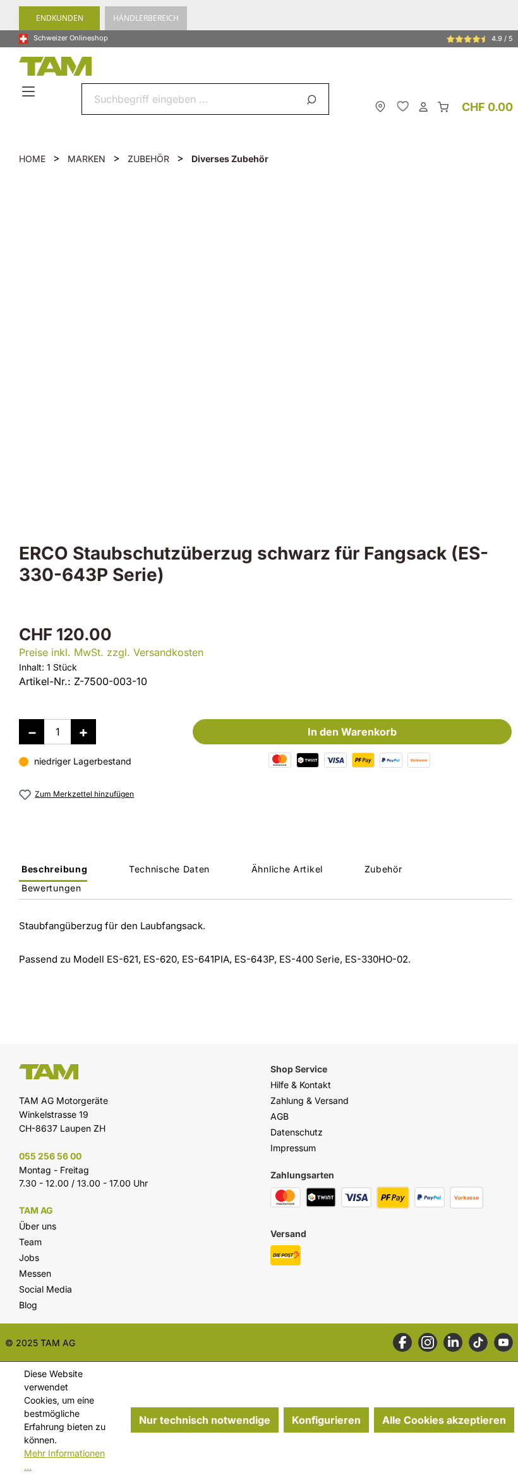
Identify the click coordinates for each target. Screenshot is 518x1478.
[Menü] (30, 92)
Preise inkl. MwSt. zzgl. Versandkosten (111, 652)
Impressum (293, 1147)
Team (30, 1241)
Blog (28, 1304)
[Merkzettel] (403, 106)
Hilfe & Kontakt (300, 1084)
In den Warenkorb (352, 731)
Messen (35, 1273)
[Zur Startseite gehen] (262, 66)
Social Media (45, 1289)
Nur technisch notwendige (204, 1420)
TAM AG (36, 1210)
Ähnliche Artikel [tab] (287, 869)
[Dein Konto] (423, 106)
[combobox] (190, 99)
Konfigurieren (326, 1420)
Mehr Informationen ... (64, 1460)
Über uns (37, 1226)
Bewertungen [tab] (51, 888)
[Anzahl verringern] (31, 731)
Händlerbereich (146, 18)
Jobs (29, 1257)
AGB (279, 1116)
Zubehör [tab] (383, 869)
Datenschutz (296, 1132)
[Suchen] (313, 99)
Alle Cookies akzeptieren (444, 1420)
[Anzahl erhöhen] (83, 731)
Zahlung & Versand (309, 1100)
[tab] (53, 872)
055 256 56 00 (50, 1156)
